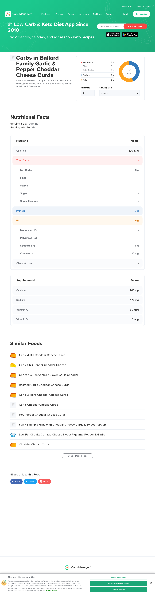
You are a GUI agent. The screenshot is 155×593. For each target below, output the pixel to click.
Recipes (72, 14)
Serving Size (105, 87)
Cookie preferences (118, 577)
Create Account (135, 26)
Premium (60, 14)
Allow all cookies (118, 590)
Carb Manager (18, 14)
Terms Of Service (143, 6)
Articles (83, 14)
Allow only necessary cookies (119, 583)
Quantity (85, 87)
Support (110, 14)
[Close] (151, 582)
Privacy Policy (127, 6)
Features (45, 14)
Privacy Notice (51, 590)
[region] (77, 583)
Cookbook (97, 14)
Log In (126, 14)
